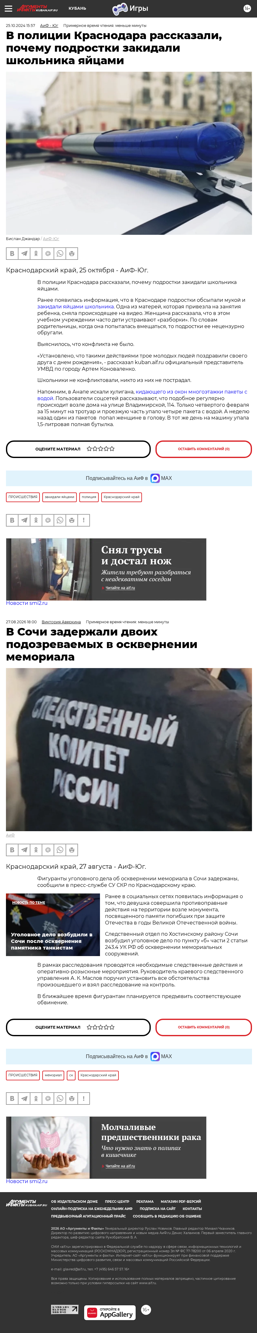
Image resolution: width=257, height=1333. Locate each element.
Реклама (145, 1202)
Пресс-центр (117, 1202)
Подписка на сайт (158, 1209)
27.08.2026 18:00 (21, 622)
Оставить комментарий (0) (204, 449)
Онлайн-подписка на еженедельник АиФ (92, 1209)
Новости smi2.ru (27, 603)
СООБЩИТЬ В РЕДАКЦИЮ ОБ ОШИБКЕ (167, 1216)
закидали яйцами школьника (75, 307)
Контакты (192, 1209)
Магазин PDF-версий (181, 1202)
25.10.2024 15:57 (20, 25)
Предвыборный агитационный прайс (88, 1216)
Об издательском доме (74, 1202)
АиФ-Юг (51, 238)
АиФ (10, 835)
